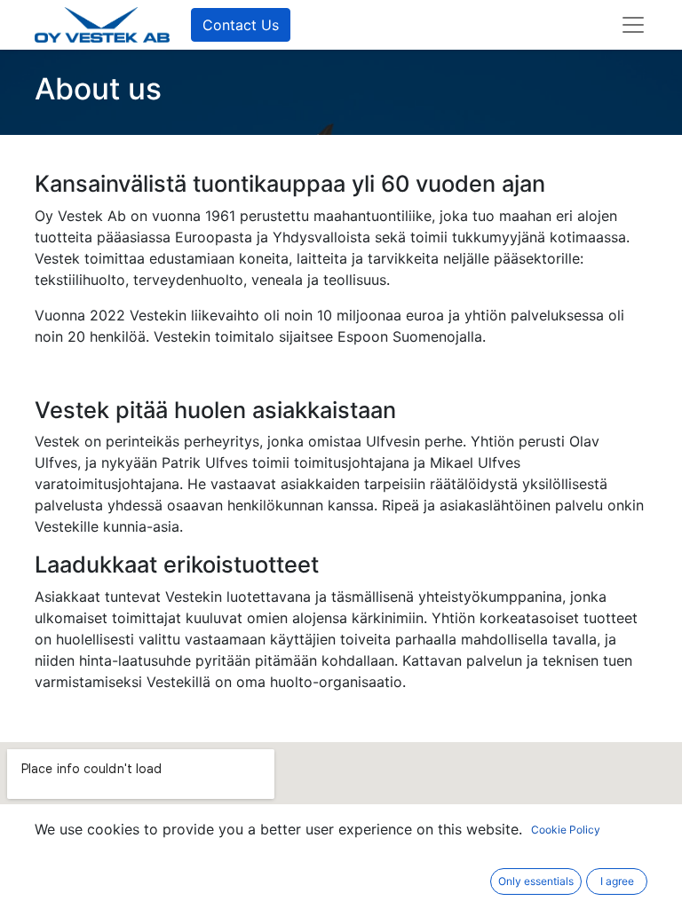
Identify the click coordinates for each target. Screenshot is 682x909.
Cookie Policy (565, 829)
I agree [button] (617, 881)
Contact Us (240, 25)
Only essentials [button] (536, 881)
